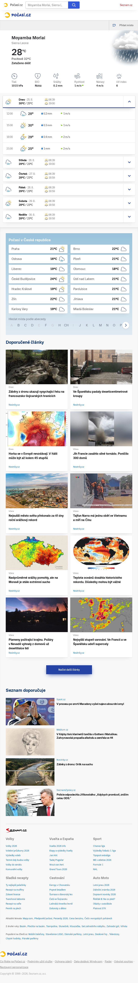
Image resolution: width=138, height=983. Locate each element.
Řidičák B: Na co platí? (104, 899)
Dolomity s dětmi (57, 908)
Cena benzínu (76, 918)
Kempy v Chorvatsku (59, 885)
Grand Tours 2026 (58, 869)
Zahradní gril (113, 926)
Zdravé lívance (13, 894)
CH (66, 325)
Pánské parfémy (30, 938)
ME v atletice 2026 (102, 860)
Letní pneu (88, 934)
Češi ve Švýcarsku (58, 899)
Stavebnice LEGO (54, 934)
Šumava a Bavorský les (60, 894)
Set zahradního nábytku (93, 926)
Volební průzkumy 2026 (17, 850)
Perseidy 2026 (61, 918)
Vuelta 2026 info (57, 846)
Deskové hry (101, 934)
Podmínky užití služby (39, 961)
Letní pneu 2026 (101, 885)
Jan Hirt (53, 855)
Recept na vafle (13, 904)
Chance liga (99, 846)
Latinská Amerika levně (61, 904)
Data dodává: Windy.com (88, 961)
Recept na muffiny (15, 890)
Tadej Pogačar (56, 860)
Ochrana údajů (63, 961)
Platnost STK (99, 908)
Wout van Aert (56, 864)
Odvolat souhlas (123, 961)
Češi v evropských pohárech (98, 918)
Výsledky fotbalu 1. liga (104, 850)
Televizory (114, 934)
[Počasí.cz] (17, 15)
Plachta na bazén (36, 926)
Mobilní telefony (36, 934)
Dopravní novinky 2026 (104, 894)
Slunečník (63, 926)
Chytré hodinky (13, 938)
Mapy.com (28, 918)
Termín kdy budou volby (17, 860)
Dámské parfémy (73, 934)
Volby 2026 (11, 846)
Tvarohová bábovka (15, 899)
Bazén (23, 926)
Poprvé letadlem (57, 890)
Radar (108, 961)
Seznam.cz (126, 5)
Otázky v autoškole (102, 904)
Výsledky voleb (13, 855)
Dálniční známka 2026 (104, 890)
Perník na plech (13, 908)
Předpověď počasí (43, 918)
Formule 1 (98, 864)
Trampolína (51, 926)
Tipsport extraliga (101, 855)
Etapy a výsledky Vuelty (61, 850)
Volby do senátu (14, 864)
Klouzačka (75, 926)
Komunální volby (14, 869)
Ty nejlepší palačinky (16, 885)
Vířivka (124, 926)
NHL (95, 869)
